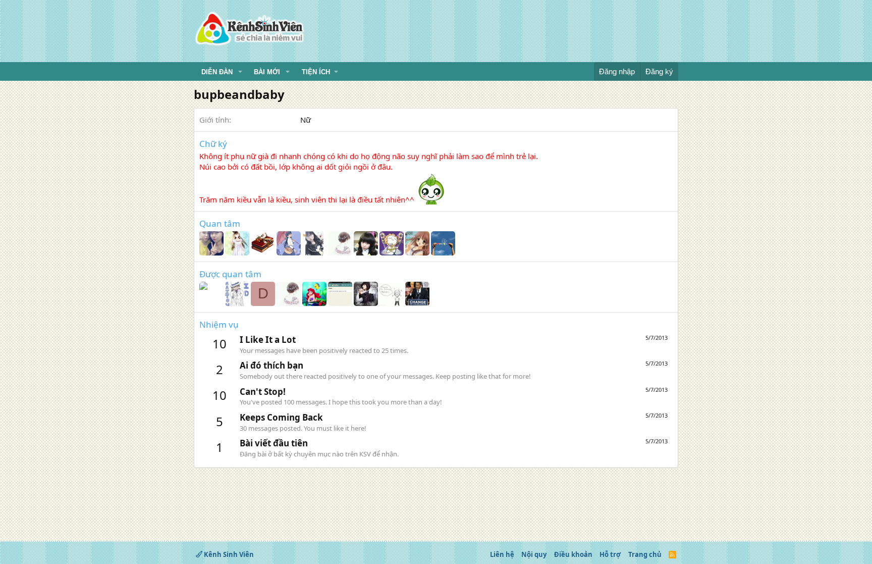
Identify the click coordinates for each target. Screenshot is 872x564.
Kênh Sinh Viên (228, 554)
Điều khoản (573, 554)
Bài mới (267, 72)
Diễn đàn (217, 72)
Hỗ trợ (610, 554)
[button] (240, 72)
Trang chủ (645, 554)
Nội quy (534, 554)
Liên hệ (502, 554)
